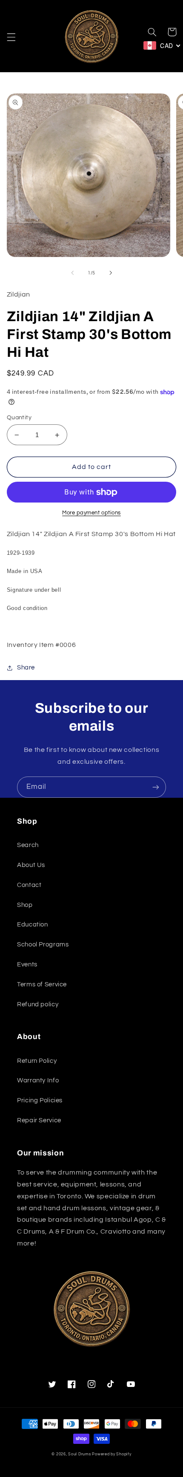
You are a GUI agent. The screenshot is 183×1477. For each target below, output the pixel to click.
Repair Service (39, 1120)
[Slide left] (72, 272)
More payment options (91, 513)
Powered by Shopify (111, 1454)
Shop (25, 905)
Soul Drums (79, 1454)
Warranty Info (38, 1080)
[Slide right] (110, 272)
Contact (29, 885)
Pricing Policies (40, 1100)
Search (28, 845)
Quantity (19, 418)
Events (27, 964)
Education (32, 924)
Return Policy (37, 1061)
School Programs (43, 944)
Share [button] (26, 667)
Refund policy (37, 1004)
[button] (11, 37)
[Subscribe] (156, 787)
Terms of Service (42, 984)
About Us (31, 865)
